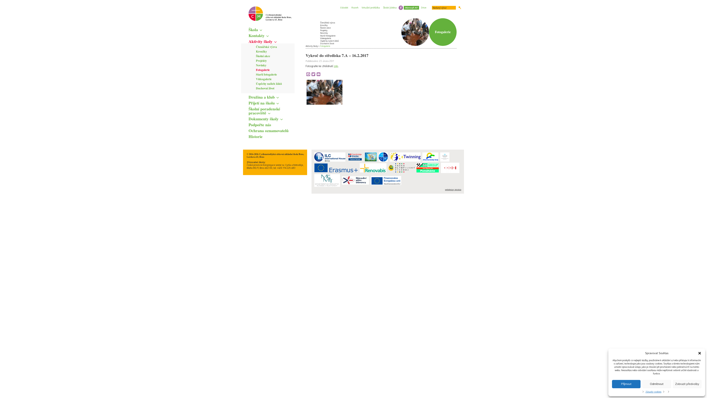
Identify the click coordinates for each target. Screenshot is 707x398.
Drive (423, 7)
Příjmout (626, 384)
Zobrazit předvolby (687, 384)
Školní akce (263, 56)
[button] (699, 353)
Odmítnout (657, 384)
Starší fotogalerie (266, 74)
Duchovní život (265, 88)
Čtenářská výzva (266, 47)
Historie (256, 136)
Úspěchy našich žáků (269, 83)
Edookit (344, 7)
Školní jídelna (390, 7)
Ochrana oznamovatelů (269, 131)
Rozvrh (354, 7)
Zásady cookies (653, 391)
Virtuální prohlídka (371, 7)
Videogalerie (264, 79)
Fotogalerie (263, 70)
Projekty (261, 60)
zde (336, 66)
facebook (401, 8)
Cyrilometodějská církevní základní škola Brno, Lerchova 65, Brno (279, 17)
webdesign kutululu (453, 189)
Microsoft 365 (411, 7)
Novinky (261, 65)
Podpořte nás (260, 125)
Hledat (460, 8)
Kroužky (261, 51)
